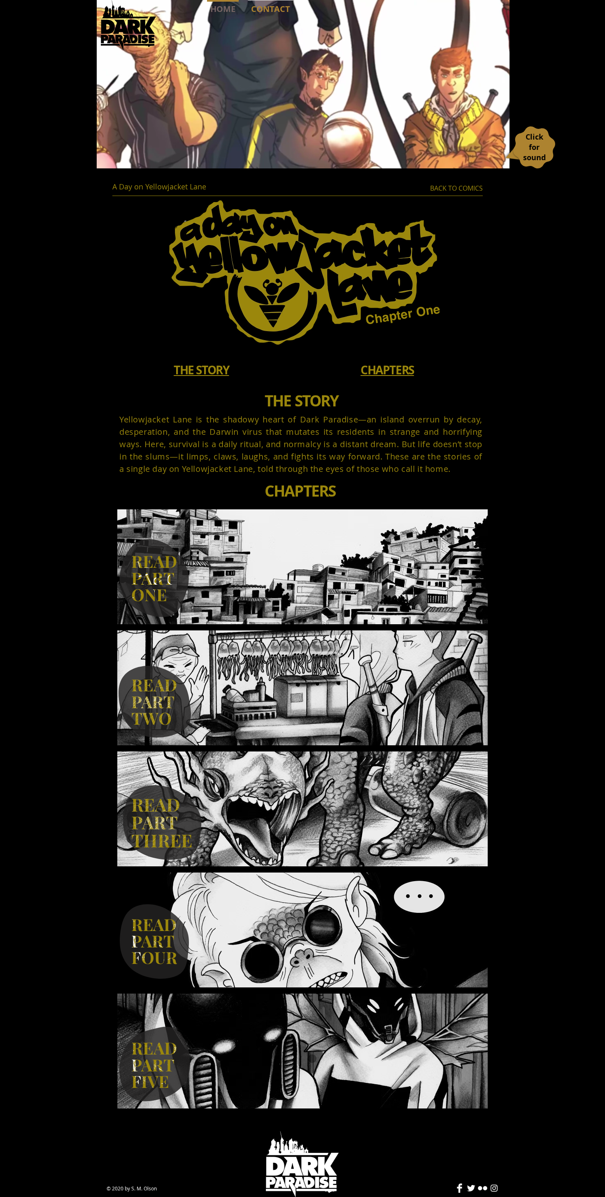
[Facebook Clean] (459, 1188)
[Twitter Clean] (471, 1188)
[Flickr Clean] (482, 1188)
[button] (499, 158)
